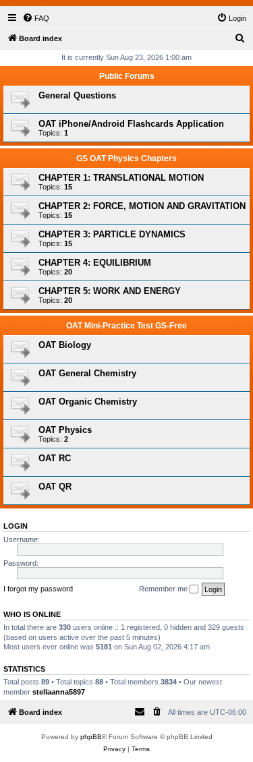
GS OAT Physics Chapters (126, 158)
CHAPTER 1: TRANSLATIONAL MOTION (121, 178)
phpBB (91, 736)
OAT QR (55, 486)
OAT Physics (65, 430)
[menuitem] (35, 18)
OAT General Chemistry (87, 373)
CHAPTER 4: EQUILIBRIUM (94, 263)
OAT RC (54, 458)
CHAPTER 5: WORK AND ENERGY (109, 291)
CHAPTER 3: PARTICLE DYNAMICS (112, 234)
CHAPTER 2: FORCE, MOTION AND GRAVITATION (142, 206)
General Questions (77, 95)
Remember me (164, 589)
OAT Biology (64, 345)
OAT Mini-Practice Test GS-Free (126, 325)
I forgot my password (38, 589)
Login (15, 526)
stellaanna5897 (58, 692)
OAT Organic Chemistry (87, 402)
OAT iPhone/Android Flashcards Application (131, 124)
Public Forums (126, 76)
